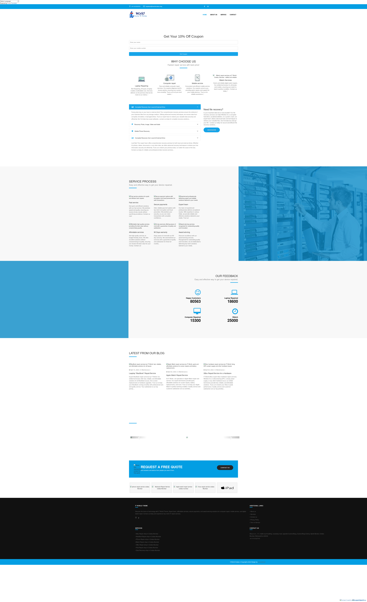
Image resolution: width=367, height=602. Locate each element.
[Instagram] (208, 6)
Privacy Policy (254, 547)
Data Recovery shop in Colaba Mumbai (148, 578)
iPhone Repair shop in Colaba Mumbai (147, 567)
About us (253, 539)
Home (205, 15)
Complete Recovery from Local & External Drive (150, 107)
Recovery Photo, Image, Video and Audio (147, 124)
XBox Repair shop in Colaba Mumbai (147, 572)
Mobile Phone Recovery (142, 131)
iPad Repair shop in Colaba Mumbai (147, 575)
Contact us (225, 495)
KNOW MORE (211, 130)
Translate (14, 3)
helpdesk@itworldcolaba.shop (154, 6)
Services (253, 542)
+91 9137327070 (135, 6)
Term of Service (255, 550)
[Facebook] (204, 6)
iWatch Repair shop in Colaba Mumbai (147, 570)
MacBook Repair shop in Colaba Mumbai (148, 564)
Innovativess (261, 590)
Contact (233, 15)
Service (223, 15)
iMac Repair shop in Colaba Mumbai (147, 561)
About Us (213, 15)
